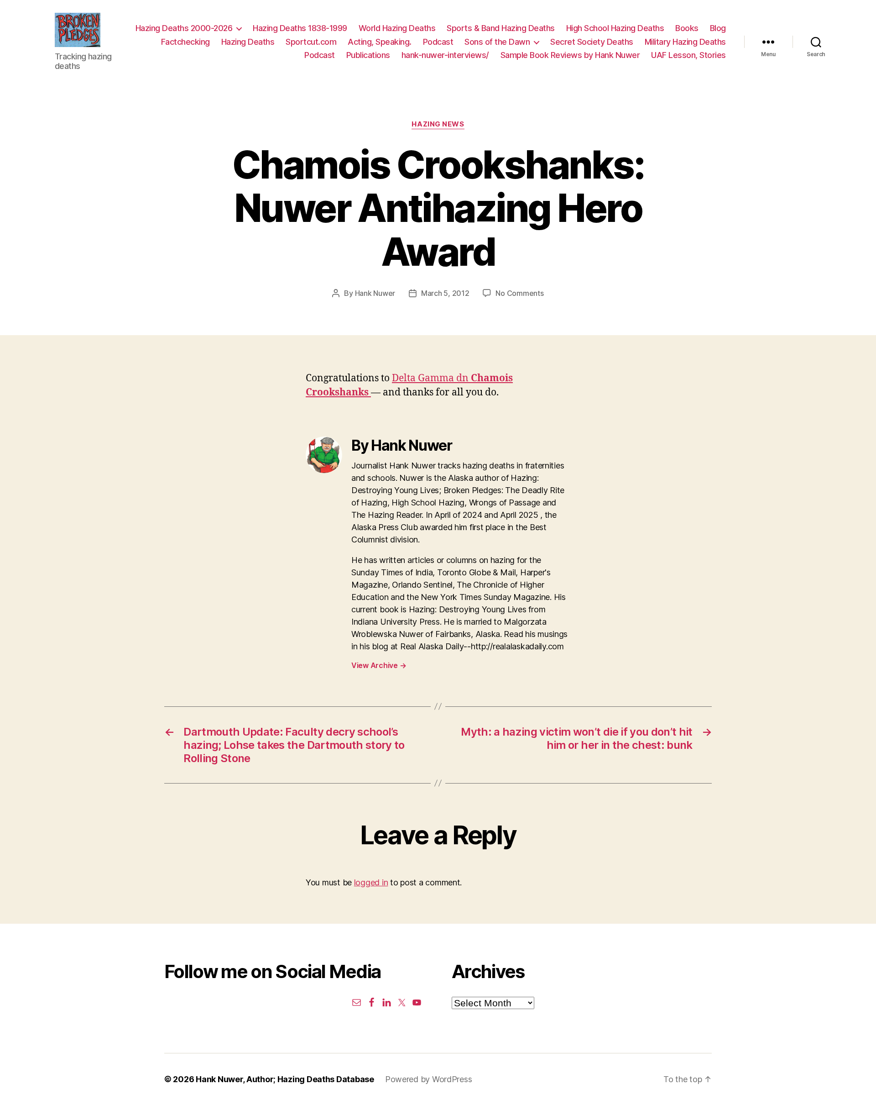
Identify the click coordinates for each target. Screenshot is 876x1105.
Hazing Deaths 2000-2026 (184, 28)
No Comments (519, 293)
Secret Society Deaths (591, 42)
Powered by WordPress (428, 1079)
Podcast (438, 42)
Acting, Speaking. (380, 42)
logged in (371, 882)
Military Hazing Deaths (685, 42)
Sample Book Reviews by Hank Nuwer (570, 55)
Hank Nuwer (375, 293)
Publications (368, 55)
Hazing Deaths (248, 42)
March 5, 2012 (445, 293)
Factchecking (185, 42)
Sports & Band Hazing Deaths (501, 28)
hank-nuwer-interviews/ (445, 55)
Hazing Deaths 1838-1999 (300, 28)
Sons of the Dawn (497, 42)
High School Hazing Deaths (615, 28)
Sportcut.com (311, 42)
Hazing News (438, 124)
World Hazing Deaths (397, 28)
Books (687, 28)
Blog (718, 28)
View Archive (378, 665)
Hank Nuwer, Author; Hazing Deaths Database (285, 1079)
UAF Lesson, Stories (688, 55)
